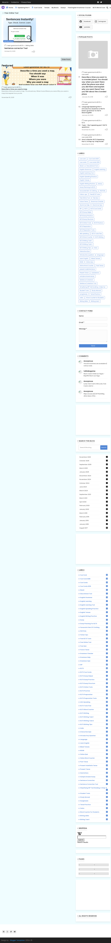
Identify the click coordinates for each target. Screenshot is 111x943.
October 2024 (93, 483)
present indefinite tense (87, 269)
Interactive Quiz (85, 251)
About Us (5, 2)
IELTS (86, 208)
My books (55, 8)
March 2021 (93, 498)
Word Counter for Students (95, 298)
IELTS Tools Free (97, 233)
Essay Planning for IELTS (87, 187)
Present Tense (84, 273)
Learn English (84, 258)
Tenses (46, 8)
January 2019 (93, 520)
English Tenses (84, 180)
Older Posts (66, 59)
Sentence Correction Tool (88, 283)
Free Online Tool (85, 198)
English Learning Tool (87, 173)
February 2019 (93, 517)
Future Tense (84, 201)
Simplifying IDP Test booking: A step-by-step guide (93, 287)
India (95, 248)
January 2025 (93, 472)
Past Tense (99, 265)
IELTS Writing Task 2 (86, 244)
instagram (102, 21)
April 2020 (93, 502)
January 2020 (93, 509)
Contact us (15, 2)
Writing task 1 (95, 301)
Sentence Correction (86, 280)
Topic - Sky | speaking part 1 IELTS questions (94, 126)
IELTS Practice (98, 223)
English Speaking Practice (88, 176)
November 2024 (93, 479)
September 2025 (93, 464)
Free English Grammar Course (79, 8)
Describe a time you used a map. (15, 89)
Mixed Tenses (95, 258)
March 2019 (93, 513)
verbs (81, 298)
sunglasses (83, 294)
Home (10, 8)
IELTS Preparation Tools (87, 230)
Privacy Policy (26, 2)
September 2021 (93, 494)
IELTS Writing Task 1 (86, 241)
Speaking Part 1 (24, 8)
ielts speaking (84, 233)
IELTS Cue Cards (96, 208)
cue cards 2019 (94, 162)
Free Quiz (96, 198)
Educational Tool (92, 166)
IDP (81, 208)
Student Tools (84, 290)
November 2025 (93, 457)
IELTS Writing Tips (85, 248)
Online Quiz (89, 262)
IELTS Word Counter (86, 237)
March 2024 (93, 491)
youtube (87, 27)
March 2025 (93, 468)
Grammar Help (85, 205)
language (100, 255)
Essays (63, 8)
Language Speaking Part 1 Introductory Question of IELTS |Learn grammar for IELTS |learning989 (93, 110)
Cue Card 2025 (94, 159)
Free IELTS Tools (95, 194)
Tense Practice (95, 294)
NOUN (81, 262)
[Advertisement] (93, 419)
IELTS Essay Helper (85, 212)
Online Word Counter (86, 265)
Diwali (82, 166)
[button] (107, 8)
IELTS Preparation (85, 226)
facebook (87, 21)
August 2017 (93, 528)
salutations (95, 273)
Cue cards (38, 8)
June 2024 (93, 487)
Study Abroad (96, 290)
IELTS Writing (99, 237)
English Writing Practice (87, 184)
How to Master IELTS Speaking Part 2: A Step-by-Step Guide (93, 140)
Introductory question (87, 255)
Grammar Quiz (97, 205)
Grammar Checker (97, 201)
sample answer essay (87, 276)
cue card (83, 159)
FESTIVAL (102, 191)
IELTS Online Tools (85, 223)
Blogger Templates (17, 940)
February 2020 (93, 505)
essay (100, 184)
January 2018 (93, 524)
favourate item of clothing (88, 191)
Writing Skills (84, 301)
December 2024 (93, 476)
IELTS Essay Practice (86, 216)
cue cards (83, 162)
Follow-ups (83, 194)
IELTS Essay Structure (86, 219)
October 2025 (93, 461)
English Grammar (85, 169)
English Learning (99, 169)
